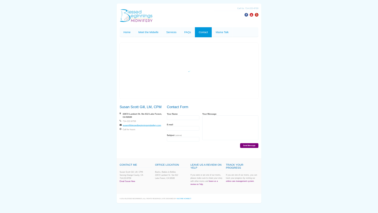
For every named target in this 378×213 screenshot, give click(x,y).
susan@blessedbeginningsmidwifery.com (142, 125)
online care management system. (240, 181)
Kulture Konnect (184, 198)
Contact (203, 32)
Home (127, 32)
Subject (174, 135)
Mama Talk (222, 32)
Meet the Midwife (148, 32)
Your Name (172, 114)
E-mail (170, 124)
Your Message (209, 114)
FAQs (187, 32)
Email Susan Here (127, 181)
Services (171, 32)
